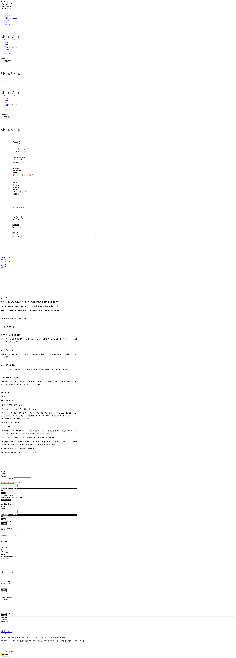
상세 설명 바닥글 (6, 261)
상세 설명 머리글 (6, 257)
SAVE (3, 493)
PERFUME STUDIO (10, 19)
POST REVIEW (5, 499)
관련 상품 (3, 267)
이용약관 (4, 630)
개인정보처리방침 (6, 632)
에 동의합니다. (12, 483)
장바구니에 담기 (5, 591)
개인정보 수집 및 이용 (7, 483)
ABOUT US (7, 15)
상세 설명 (3, 259)
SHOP (6, 17)
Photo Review (8, 495)
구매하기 (3, 523)
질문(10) (3, 265)
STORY (6, 21)
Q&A (5, 22)
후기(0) (3, 263)
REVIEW (7, 24)
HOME (6, 14)
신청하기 (3, 615)
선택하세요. (16, 185)
